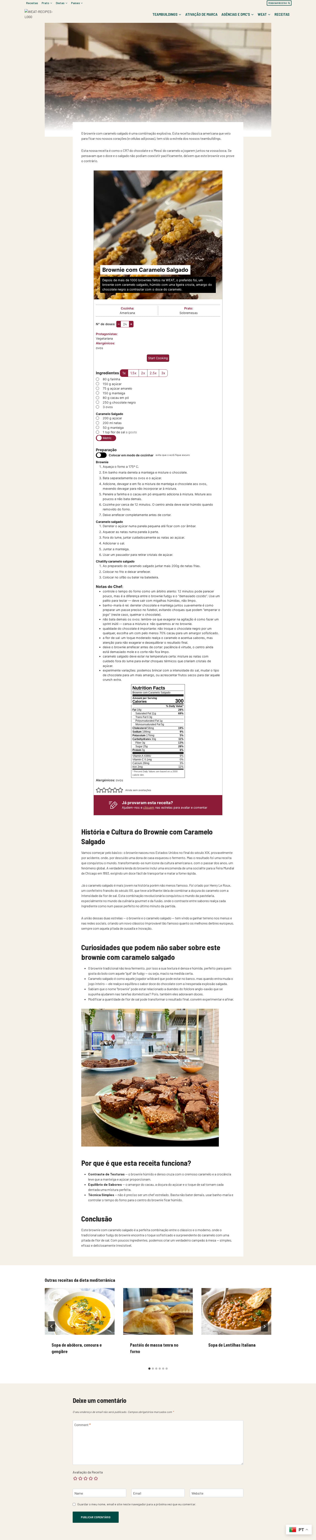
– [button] (119, 324)
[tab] (149, 1369)
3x (163, 373)
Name (78, 1493)
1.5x (133, 373)
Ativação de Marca (201, 14)
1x (124, 373)
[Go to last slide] (51, 1326)
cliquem (148, 807)
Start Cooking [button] (158, 358)
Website (197, 1493)
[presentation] (80, 1311)
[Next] (264, 1326)
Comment (82, 1425)
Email (137, 1493)
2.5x (153, 373)
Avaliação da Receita (88, 1472)
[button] (98, 790)
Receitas (32, 3)
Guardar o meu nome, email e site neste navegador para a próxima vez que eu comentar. (136, 1504)
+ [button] (131, 324)
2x (143, 373)
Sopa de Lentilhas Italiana (232, 1344)
